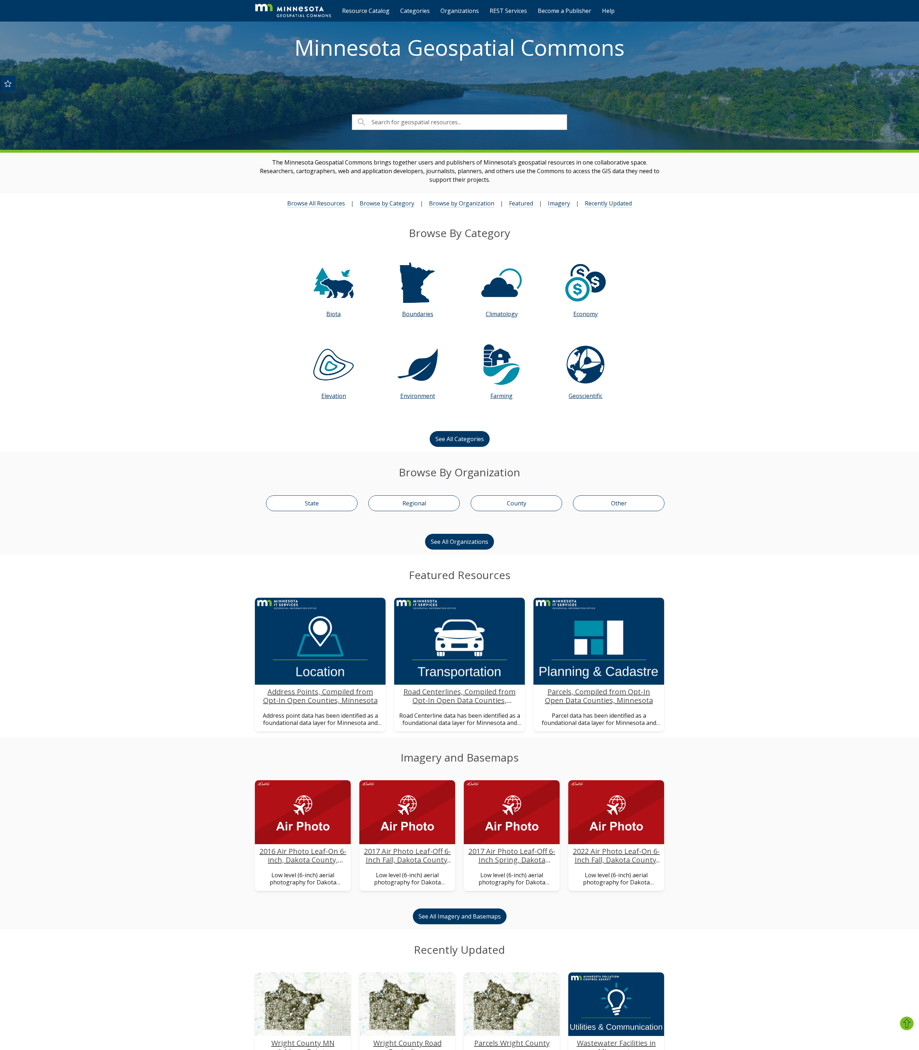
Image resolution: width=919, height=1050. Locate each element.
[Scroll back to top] (907, 1023)
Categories (415, 11)
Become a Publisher (564, 11)
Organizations (459, 11)
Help (608, 11)
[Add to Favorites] (8, 83)
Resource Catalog (365, 11)
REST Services (508, 11)
